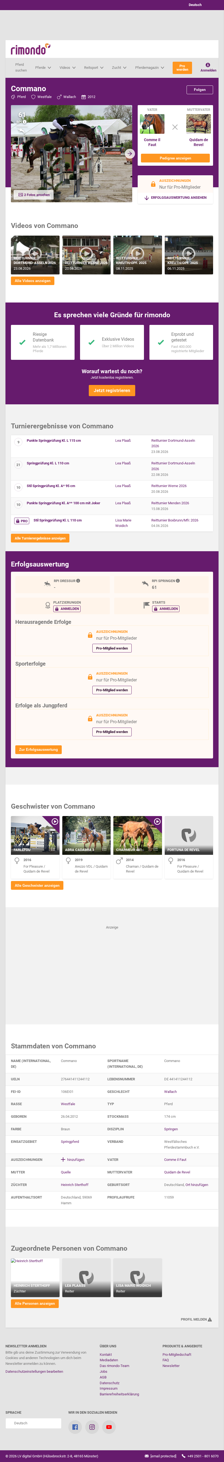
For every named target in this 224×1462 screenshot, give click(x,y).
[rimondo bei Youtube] (109, 1427)
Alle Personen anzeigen (35, 1303)
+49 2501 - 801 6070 (203, 1456)
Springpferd (70, 1142)
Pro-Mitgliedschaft (177, 1355)
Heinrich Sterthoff (75, 1185)
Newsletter (171, 1366)
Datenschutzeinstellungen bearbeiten (34, 1371)
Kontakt (106, 1355)
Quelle (66, 1172)
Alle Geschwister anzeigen (37, 885)
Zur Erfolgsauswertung (38, 750)
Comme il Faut (152, 142)
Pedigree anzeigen (175, 158)
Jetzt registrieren (112, 390)
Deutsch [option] (194, 5)
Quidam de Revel (198, 142)
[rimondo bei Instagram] (92, 1427)
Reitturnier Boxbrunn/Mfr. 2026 (174, 520)
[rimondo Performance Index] (25, 122)
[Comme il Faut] (152, 133)
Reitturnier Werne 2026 (169, 486)
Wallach (69, 97)
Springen (171, 1129)
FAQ (166, 1360)
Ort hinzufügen (196, 1185)
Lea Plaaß (123, 440)
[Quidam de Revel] (198, 133)
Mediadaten (109, 1360)
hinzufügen (75, 1160)
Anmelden (208, 70)
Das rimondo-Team (114, 1366)
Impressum (108, 1388)
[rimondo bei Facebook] (75, 1427)
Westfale (44, 97)
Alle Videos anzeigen (33, 281)
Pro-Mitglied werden (112, 648)
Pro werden (182, 68)
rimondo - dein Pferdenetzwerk (31, 49)
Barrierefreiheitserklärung (119, 1394)
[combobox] (199, 5)
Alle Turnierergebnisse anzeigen (40, 538)
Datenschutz (109, 1383)
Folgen (200, 90)
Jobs (103, 1371)
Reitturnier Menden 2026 (170, 503)
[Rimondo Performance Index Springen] (178, 581)
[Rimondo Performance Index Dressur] (78, 581)
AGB (103, 1377)
